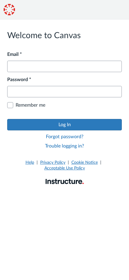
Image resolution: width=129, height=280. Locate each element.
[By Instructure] (65, 181)
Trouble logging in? (64, 146)
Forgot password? (64, 136)
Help (30, 162)
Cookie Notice (84, 162)
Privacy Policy (52, 162)
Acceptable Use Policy (64, 168)
